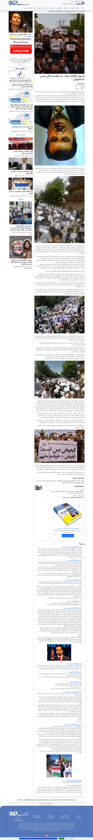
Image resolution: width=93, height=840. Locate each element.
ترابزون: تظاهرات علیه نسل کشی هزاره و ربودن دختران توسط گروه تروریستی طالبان (21, 262)
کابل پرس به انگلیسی (64, 817)
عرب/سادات (20, 800)
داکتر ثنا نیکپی (17, 155)
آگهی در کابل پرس (64, 815)
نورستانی (38, 800)
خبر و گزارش (74, 11)
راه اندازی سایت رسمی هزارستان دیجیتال (22, 128)
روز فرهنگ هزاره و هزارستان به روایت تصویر (21, 192)
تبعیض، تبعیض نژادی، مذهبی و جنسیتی (46, 481)
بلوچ (34, 800)
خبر (56, 8)
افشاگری (60, 8)
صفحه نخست (81, 11)
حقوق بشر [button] (72, 8)
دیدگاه (46, 8)
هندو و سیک (49, 800)
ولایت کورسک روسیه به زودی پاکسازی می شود (23, 152)
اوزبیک (60, 800)
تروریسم (39, 8)
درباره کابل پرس (36, 815)
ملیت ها (73, 800)
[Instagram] (76, 496)
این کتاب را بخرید (68, 535)
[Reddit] (78, 89)
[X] (77, 89)
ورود (78, 815)
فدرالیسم (30, 8)
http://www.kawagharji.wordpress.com (73, 497)
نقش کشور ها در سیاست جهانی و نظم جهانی (22, 172)
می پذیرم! (61, 838)
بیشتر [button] (25, 8)
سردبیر (77, 8)
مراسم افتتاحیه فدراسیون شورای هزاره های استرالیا (22, 85)
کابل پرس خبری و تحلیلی (14, 89)
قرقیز (43, 800)
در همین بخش (20, 68)
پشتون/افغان (28, 800)
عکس (43, 8)
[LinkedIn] (81, 89)
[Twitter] (79, 496)
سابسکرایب (20, 64)
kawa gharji (80, 84)
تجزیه (34, 8)
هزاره (68, 800)
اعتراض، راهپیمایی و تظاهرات (64, 481)
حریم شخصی (51, 815)
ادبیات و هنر (52, 8)
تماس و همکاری (36, 817)
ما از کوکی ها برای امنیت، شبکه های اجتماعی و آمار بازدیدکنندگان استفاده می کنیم (38, 838)
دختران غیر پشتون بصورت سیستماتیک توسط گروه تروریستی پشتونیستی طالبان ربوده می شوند (21, 228)
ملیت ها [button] (66, 8)
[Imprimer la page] (79, 89)
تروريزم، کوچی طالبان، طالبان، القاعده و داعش (73, 483)
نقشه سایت (78, 817)
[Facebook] (82, 89)
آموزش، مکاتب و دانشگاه (78, 481)
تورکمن (55, 800)
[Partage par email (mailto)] (83, 89)
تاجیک (64, 800)
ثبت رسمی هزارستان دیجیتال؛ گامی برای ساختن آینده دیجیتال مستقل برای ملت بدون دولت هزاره (21, 106)
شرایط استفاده (50, 817)
